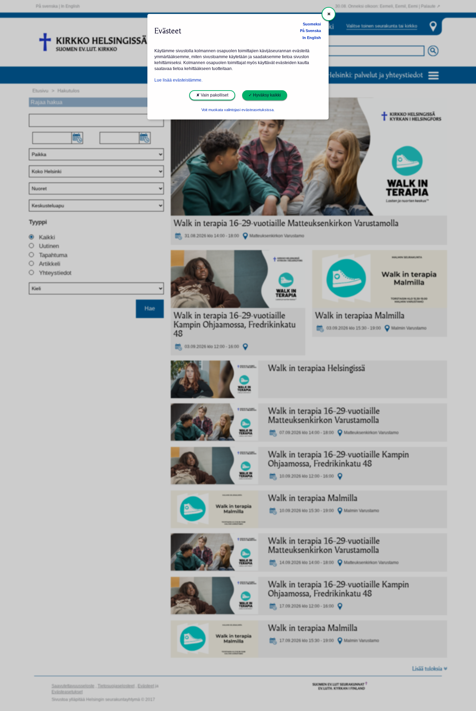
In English (311, 38)
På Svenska (310, 31)
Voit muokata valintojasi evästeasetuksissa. (238, 110)
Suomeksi (312, 24)
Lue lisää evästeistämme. (178, 80)
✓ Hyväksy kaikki (264, 95)
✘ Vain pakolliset (212, 95)
